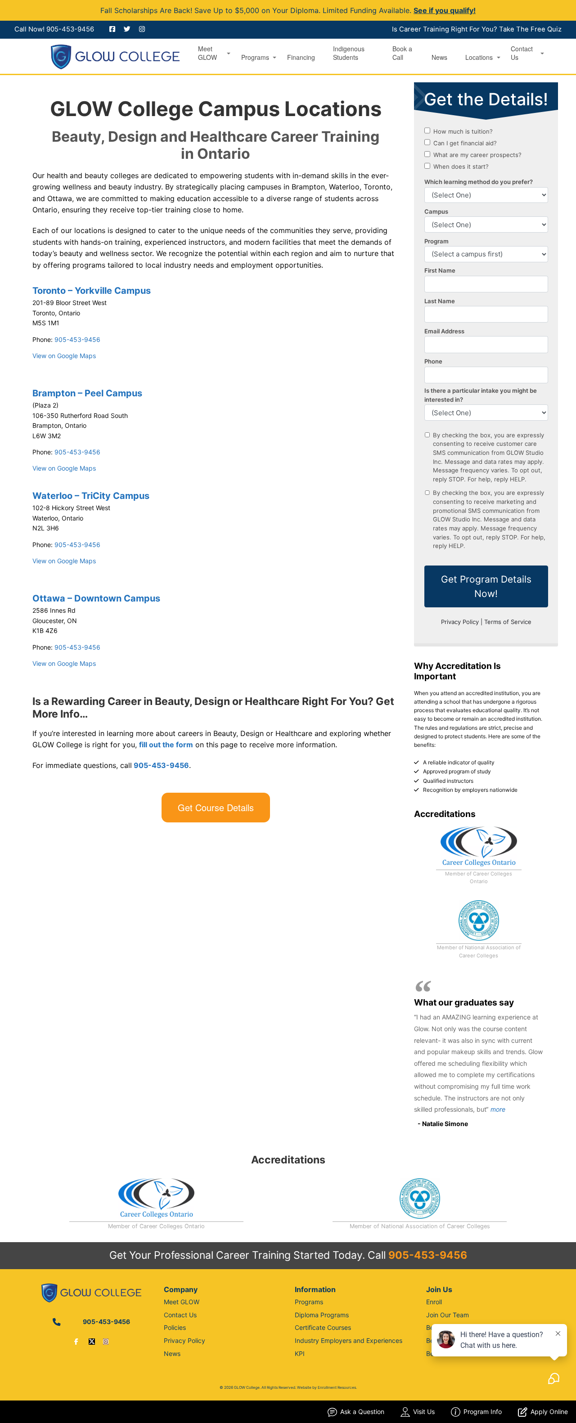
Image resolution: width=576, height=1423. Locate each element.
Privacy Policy (184, 1340)
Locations (479, 57)
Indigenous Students (348, 53)
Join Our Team (447, 1315)
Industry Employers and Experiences (348, 1340)
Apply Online (549, 1411)
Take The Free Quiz (530, 29)
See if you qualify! (445, 10)
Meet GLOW (207, 53)
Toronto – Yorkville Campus (91, 290)
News (439, 57)
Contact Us (522, 53)
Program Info (483, 1411)
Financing (301, 57)
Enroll (434, 1302)
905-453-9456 (70, 29)
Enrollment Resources (337, 1387)
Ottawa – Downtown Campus (96, 598)
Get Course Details (216, 807)
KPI (300, 1353)
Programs (255, 57)
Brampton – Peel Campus (87, 393)
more (497, 1109)
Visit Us (424, 1411)
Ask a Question (362, 1411)
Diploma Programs (322, 1315)
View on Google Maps (64, 355)
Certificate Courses (323, 1327)
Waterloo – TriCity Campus (90, 495)
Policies (175, 1327)
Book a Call (402, 53)
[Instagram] (105, 1341)
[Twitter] (92, 1341)
